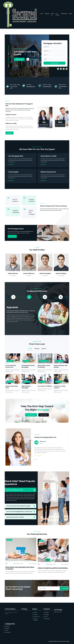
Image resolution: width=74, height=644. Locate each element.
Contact (70, 13)
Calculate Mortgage (54, 63)
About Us (52, 14)
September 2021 (58, 612)
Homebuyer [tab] (36, 348)
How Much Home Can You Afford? (15, 517)
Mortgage (46, 614)
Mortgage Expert (19, 59)
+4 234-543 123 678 (8, 60)
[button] (35, 459)
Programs (47, 13)
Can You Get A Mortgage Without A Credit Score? (19, 511)
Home (41, 13)
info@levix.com (8, 48)
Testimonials (64, 13)
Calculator (46, 612)
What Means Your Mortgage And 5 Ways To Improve (19, 568)
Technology (47, 618)
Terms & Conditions (35, 619)
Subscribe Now (64, 588)
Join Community (43, 414)
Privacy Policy (36, 616)
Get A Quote (12, 236)
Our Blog (35, 614)
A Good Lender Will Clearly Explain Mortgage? (18, 506)
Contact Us (11, 164)
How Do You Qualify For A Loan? (14, 490)
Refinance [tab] (43, 348)
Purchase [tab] (30, 348)
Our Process (57, 14)
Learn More (9, 133)
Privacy (46, 616)
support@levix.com (30, 86)
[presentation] (7, 297)
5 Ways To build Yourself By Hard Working (53, 568)
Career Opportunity (31, 414)
